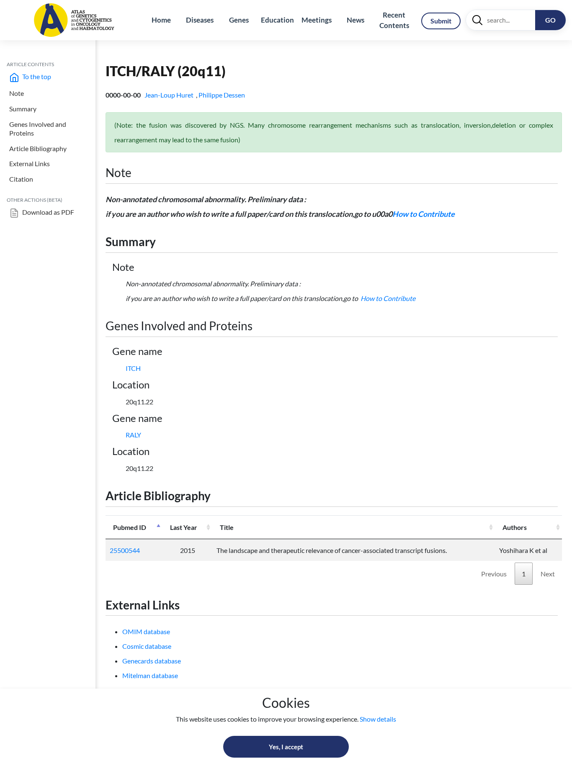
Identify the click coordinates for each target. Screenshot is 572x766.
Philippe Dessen (222, 95)
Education (277, 19)
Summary (22, 109)
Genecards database (151, 661)
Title (227, 527)
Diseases (200, 19)
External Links (29, 163)
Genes (239, 19)
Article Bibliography (38, 148)
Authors (514, 527)
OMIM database (146, 631)
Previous (494, 574)
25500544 (125, 550)
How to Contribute (423, 213)
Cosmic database (146, 646)
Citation (21, 179)
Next (548, 574)
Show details (378, 719)
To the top (36, 76)
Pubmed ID (129, 527)
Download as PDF (47, 212)
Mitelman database (150, 675)
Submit (440, 21)
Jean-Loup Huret (169, 95)
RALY (133, 435)
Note (16, 93)
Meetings (316, 19)
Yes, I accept (286, 747)
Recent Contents (394, 20)
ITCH (133, 368)
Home (161, 19)
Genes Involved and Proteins (37, 128)
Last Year (183, 527)
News (355, 19)
